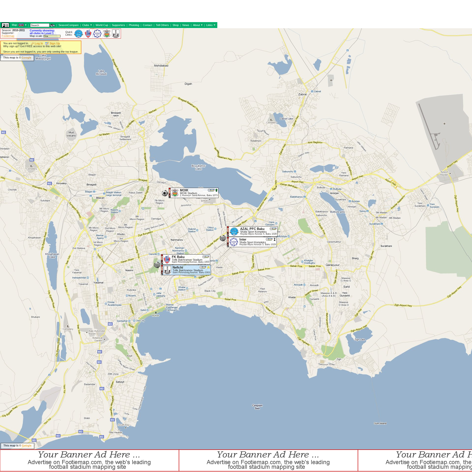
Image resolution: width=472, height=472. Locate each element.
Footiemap (8, 35)
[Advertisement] (89, 58)
